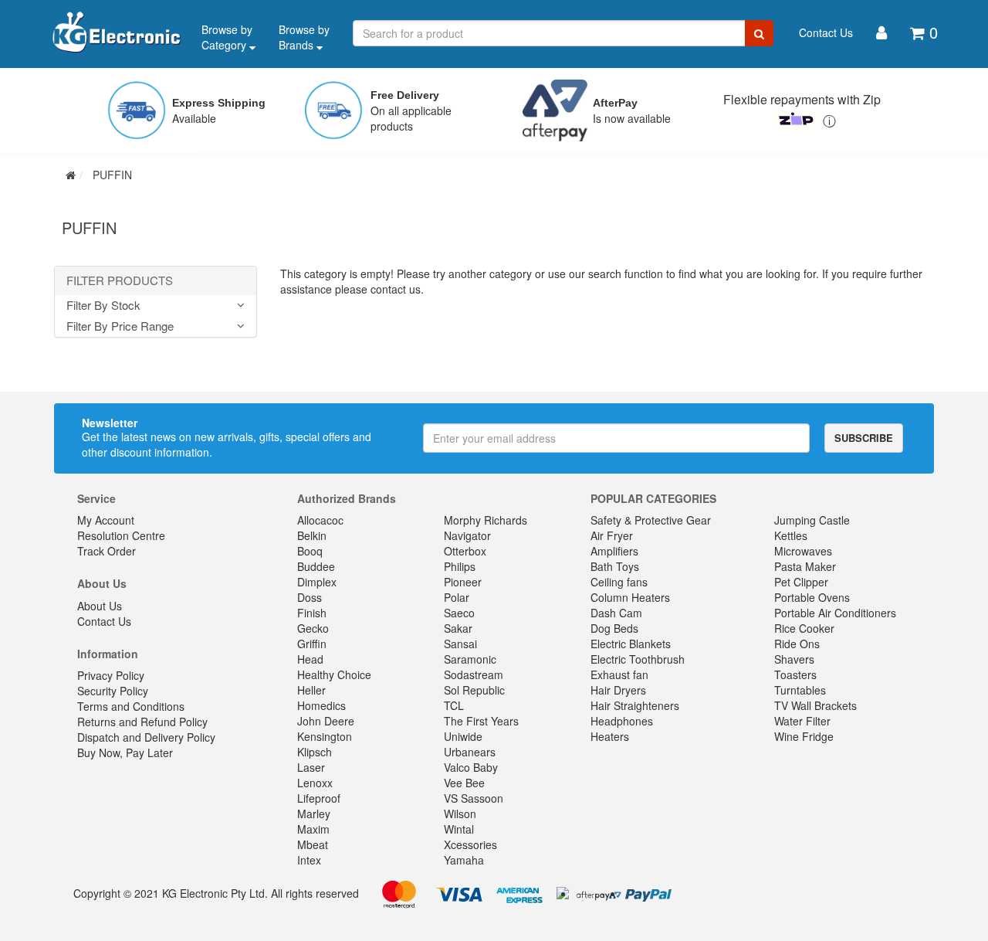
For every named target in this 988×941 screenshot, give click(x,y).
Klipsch (314, 751)
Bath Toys (614, 566)
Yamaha (464, 860)
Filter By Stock (103, 305)
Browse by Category (226, 37)
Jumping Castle (812, 520)
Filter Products (119, 280)
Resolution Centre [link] (121, 535)
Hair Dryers (618, 690)
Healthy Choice (334, 674)
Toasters (795, 674)
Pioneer (463, 581)
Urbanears (470, 751)
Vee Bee (464, 782)
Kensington (324, 736)
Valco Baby (471, 767)
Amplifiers (614, 551)
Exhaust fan (619, 674)
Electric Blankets (630, 643)
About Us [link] (99, 605)
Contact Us (826, 32)
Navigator (467, 535)
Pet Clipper (801, 581)
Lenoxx (315, 782)
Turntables (800, 690)
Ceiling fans (619, 581)
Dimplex (317, 581)
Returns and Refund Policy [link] (142, 721)
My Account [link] (105, 520)
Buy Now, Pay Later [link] (125, 752)
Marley (313, 813)
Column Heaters (630, 597)
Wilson (460, 813)
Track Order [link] (106, 551)
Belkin (312, 535)
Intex (309, 860)
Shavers (794, 659)
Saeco (459, 612)
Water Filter (802, 721)
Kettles (790, 535)
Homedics (321, 705)
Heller (311, 690)
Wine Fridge (804, 736)
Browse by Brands (304, 37)
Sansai (460, 643)
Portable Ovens (812, 597)
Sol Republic (474, 690)
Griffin (312, 643)
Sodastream (473, 674)
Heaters (609, 736)
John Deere (325, 721)
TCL (454, 705)
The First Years (481, 721)
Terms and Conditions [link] (130, 706)
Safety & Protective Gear (650, 520)
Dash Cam (616, 612)
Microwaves (803, 551)
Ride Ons (797, 643)
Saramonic (470, 659)
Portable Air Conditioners (835, 612)
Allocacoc (320, 520)
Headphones (621, 721)
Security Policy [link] (112, 690)
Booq (310, 551)
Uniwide (463, 736)
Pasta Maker (805, 566)
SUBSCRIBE (863, 437)
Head (310, 659)
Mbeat (312, 844)
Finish (312, 612)
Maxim (313, 829)
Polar (456, 597)
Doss (309, 597)
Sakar (458, 628)
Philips (459, 566)
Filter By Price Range (120, 326)
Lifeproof (318, 798)
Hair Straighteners (634, 705)
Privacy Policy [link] (110, 675)
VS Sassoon (473, 798)
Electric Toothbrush (637, 659)
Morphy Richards (485, 520)
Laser (311, 767)
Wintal (459, 829)
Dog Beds (614, 628)
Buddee (316, 566)
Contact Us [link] (104, 621)
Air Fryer (611, 535)
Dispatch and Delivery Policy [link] (146, 737)
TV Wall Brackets (815, 705)
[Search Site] (759, 33)
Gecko (313, 628)
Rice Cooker (804, 628)
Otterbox (465, 551)
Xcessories (470, 844)
